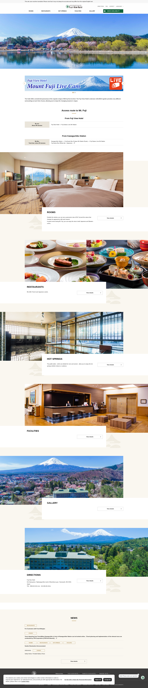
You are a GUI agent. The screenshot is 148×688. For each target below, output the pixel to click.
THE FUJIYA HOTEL (73, 673)
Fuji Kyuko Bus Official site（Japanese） (62, 143)
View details (110, 218)
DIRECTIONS (101, 6)
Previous (24, 83)
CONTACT (111, 6)
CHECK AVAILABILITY (113, 11)
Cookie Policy (98, 684)
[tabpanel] (74, 83)
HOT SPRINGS (62, 11)
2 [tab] (75, 92)
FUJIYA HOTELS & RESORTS (116, 684)
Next (123, 83)
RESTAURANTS (45, 11)
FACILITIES (78, 11)
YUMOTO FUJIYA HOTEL (89, 673)
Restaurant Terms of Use (88, 684)
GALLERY (92, 11)
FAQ (107, 6)
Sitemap (49, 684)
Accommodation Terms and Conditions (61, 684)
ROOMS (31, 11)
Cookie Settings (105, 684)
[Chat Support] (143, 677)
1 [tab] (73, 92)
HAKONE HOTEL (104, 673)
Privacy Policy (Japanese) (75, 684)
